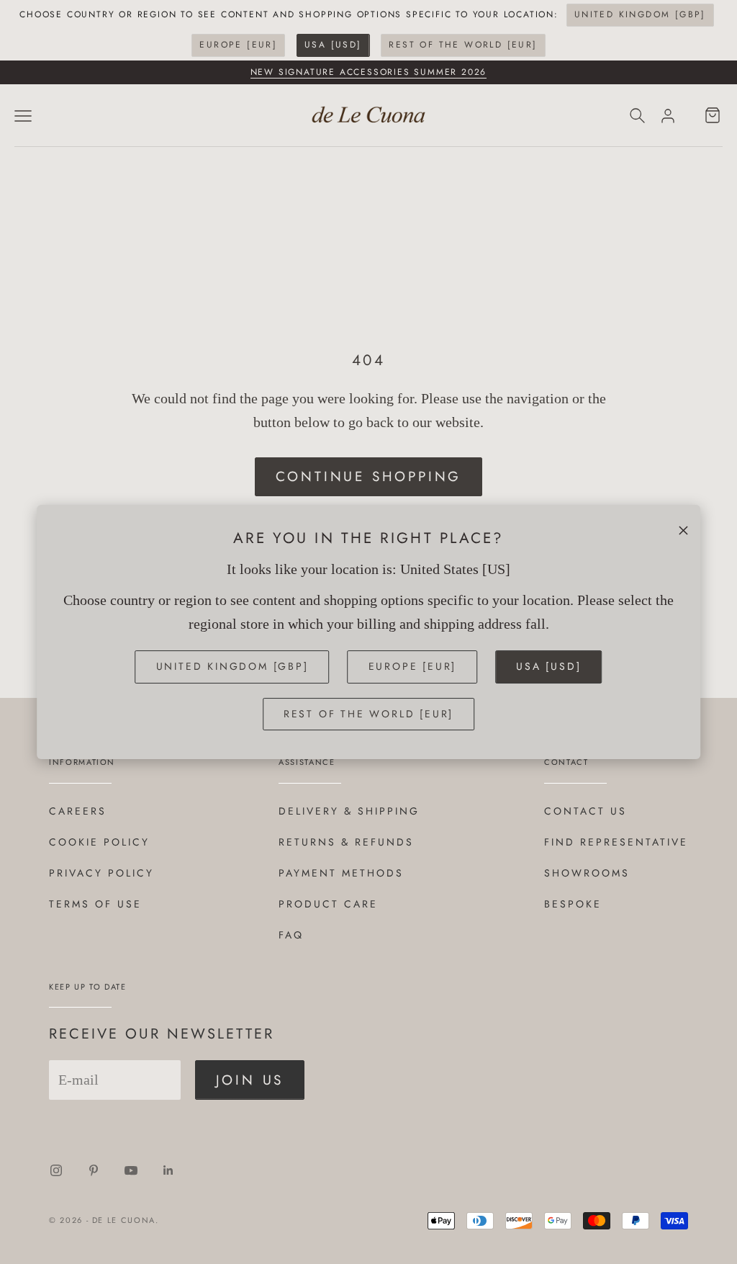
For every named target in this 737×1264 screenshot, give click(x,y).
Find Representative (616, 842)
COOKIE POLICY (99, 842)
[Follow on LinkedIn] (168, 1170)
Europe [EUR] (238, 44)
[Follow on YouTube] (131, 1170)
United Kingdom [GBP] (640, 14)
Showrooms (587, 873)
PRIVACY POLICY (101, 873)
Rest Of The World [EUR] (463, 44)
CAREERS (78, 811)
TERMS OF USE (95, 904)
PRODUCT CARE (328, 904)
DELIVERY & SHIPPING (349, 811)
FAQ (291, 935)
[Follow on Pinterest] (93, 1170)
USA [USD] (333, 44)
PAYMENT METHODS (341, 873)
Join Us (250, 1080)
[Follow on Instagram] (56, 1170)
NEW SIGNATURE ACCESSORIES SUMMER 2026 (368, 72)
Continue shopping (369, 476)
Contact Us (585, 811)
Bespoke (573, 904)
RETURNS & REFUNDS (346, 842)
